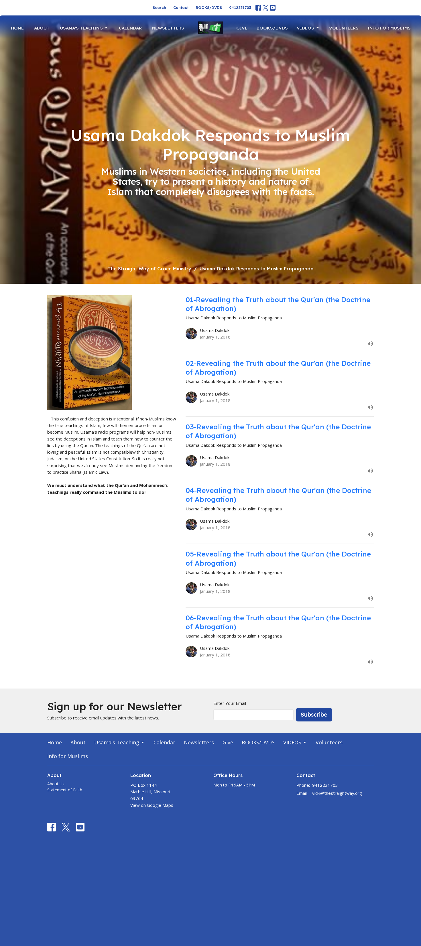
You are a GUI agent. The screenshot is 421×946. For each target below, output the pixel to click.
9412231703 (240, 7)
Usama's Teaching (81, 28)
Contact (180, 7)
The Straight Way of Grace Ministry (149, 269)
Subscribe (314, 714)
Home (17, 28)
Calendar (130, 28)
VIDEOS (305, 28)
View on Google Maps (151, 805)
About (42, 28)
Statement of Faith (64, 789)
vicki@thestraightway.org (337, 793)
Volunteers (344, 28)
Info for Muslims (389, 28)
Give (241, 28)
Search (159, 7)
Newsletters (168, 28)
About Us (55, 783)
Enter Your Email (229, 703)
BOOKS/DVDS (209, 7)
